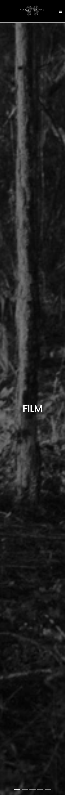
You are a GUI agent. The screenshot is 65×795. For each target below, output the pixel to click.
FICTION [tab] (25, 789)
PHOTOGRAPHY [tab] (48, 789)
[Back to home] (32, 11)
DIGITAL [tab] (32, 789)
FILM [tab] (17, 789)
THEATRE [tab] (40, 789)
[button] (60, 11)
